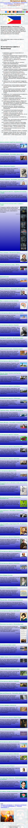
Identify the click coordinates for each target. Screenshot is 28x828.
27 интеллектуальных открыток (9, 729)
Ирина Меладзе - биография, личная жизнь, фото (13, 422)
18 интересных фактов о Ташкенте (9, 361)
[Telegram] (25, 12)
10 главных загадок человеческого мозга (11, 791)
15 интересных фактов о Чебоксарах (10, 398)
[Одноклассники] (8, 12)
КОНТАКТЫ (24, 2)
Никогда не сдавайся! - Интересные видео (11, 338)
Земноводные (16, 2)
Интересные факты (19, 1)
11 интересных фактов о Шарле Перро (10, 717)
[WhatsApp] (23, 12)
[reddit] (15, 12)
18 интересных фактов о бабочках (9, 753)
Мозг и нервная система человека (9, 300)
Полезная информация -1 (7, 804)
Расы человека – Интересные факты (10, 252)
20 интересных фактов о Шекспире (9, 458)
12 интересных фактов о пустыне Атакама (11, 313)
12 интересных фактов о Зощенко (9, 325)
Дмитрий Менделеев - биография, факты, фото (13, 693)
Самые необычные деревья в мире (10, 669)
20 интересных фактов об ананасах (10, 741)
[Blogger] (12, 12)
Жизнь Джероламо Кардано (7, 166)
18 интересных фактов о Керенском (10, 537)
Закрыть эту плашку (13, 827)
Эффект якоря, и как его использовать (10, 657)
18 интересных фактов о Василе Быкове (11, 446)
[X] (10, 12)
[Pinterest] (27, 12)
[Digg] (13, 12)
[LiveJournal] (17, 12)
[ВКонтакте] (6, 12)
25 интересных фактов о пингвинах (10, 563)
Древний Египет (4, 276)
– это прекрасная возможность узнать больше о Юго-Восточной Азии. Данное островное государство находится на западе (13, 28)
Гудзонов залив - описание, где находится (11, 410)
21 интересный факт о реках (8, 645)
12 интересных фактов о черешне (9, 434)
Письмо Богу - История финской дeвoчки (11, 600)
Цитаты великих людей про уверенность (11, 142)
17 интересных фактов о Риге (8, 470)
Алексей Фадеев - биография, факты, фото (12, 154)
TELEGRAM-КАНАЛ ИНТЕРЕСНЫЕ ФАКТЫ (16, 4)
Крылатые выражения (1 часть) (8, 588)
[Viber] (21, 12)
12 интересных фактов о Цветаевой (10, 610)
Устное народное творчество (8, 705)
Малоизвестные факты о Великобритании (11, 624)
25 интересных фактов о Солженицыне (11, 551)
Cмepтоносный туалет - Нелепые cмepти (11, 348)
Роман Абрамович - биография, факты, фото (12, 288)
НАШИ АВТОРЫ (8, 4)
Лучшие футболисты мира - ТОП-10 (9, 264)
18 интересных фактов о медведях (9, 681)
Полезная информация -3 (9, 806)
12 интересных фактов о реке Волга (10, 386)
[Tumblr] (19, 12)
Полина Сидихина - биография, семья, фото (12, 179)
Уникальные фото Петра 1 (7, 766)
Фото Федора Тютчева (6, 575)
